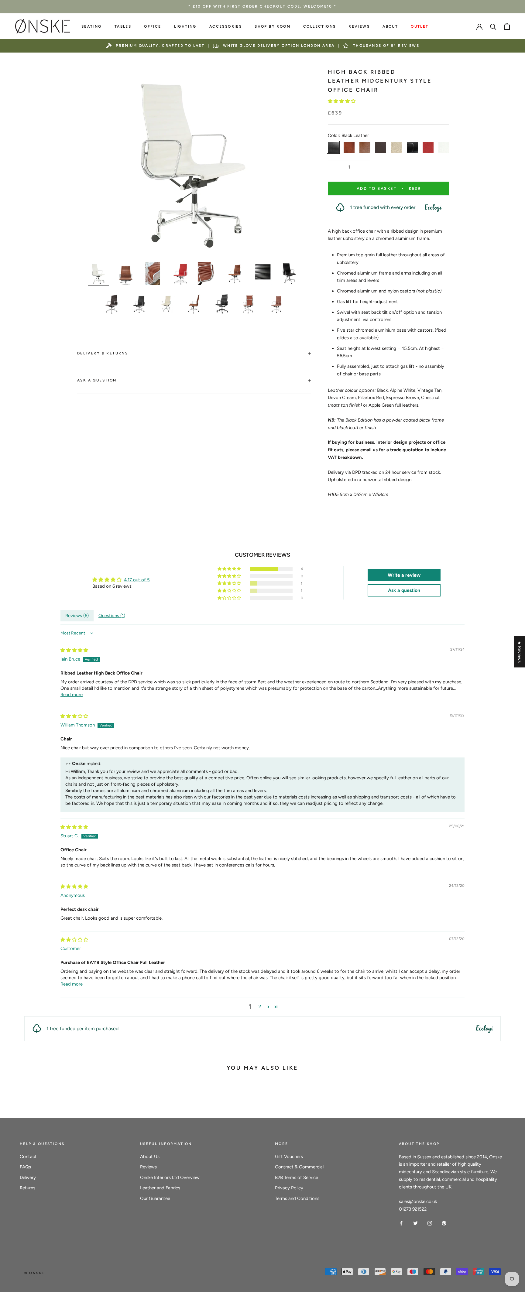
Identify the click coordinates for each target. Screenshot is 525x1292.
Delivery (28, 1177)
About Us (150, 1156)
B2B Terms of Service (296, 1177)
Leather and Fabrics (160, 1188)
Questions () (111, 615)
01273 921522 (413, 1209)
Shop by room (272, 26)
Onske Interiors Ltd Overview (170, 1177)
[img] (74, 650)
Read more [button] (71, 694)
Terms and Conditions (297, 1198)
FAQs (25, 1167)
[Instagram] (429, 1223)
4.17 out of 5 (137, 580)
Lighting (185, 26)
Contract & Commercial (299, 1167)
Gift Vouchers (289, 1156)
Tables (123, 26)
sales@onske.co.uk (418, 1201)
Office (152, 26)
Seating (91, 26)
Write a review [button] (404, 575)
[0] (507, 26)
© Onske (34, 1273)
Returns (27, 1188)
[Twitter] (415, 1223)
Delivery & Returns (102, 353)
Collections (319, 26)
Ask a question (97, 380)
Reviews (359, 26)
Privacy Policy (289, 1188)
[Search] (493, 26)
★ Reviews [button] (519, 652)
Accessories (225, 26)
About (390, 26)
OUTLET (419, 26)
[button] (341, 101)
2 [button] (260, 1006)
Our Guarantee (155, 1198)
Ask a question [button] (404, 590)
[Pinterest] (444, 1223)
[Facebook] (401, 1223)
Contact (28, 1156)
